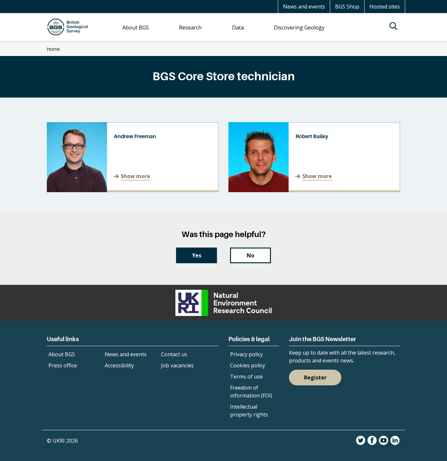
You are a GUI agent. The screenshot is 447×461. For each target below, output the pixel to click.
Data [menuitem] (238, 27)
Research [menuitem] (190, 27)
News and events (304, 6)
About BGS (61, 354)
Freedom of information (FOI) (251, 391)
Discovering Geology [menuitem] (299, 27)
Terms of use (246, 376)
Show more (135, 176)
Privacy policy (246, 354)
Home (53, 49)
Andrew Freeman (135, 136)
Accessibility (119, 365)
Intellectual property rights (249, 410)
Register (315, 377)
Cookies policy (247, 365)
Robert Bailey (311, 136)
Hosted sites (384, 6)
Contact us (174, 354)
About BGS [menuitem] (135, 27)
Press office (62, 365)
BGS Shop (347, 6)
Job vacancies (177, 365)
